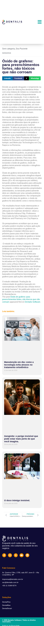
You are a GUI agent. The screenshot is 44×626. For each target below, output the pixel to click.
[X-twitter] (16, 555)
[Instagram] (10, 555)
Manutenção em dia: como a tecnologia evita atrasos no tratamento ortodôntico (19, 365)
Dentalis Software (32, 302)
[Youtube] (21, 555)
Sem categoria (8, 49)
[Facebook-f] (4, 555)
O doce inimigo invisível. (17, 500)
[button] (7, 78)
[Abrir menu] (39, 22)
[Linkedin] (27, 555)
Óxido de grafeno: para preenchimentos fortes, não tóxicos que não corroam (21, 299)
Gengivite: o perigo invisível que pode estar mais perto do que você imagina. (21, 439)
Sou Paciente (22, 49)
